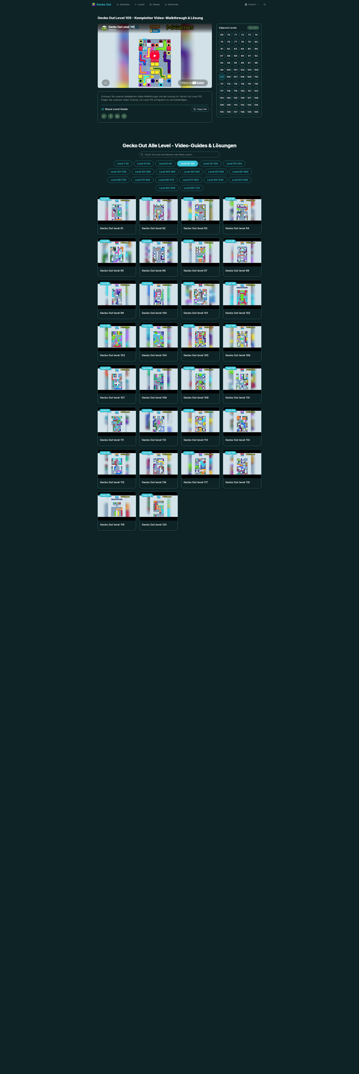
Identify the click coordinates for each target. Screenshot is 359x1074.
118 (228, 90)
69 (221, 34)
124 (229, 97)
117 (222, 90)
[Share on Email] (124, 116)
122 (256, 90)
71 (235, 34)
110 (256, 76)
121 (249, 90)
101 (235, 69)
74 (256, 34)
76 (228, 41)
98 (256, 62)
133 (249, 104)
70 (228, 34)
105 (222, 76)
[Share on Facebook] (110, 116)
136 (229, 111)
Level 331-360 (143, 171)
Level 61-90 (165, 163)
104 (256, 69)
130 (229, 104)
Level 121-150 (210, 163)
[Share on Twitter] (104, 116)
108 (242, 76)
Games (156, 4)
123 (222, 97)
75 (221, 41)
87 (221, 55)
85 (249, 48)
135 (222, 111)
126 (242, 97)
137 (235, 111)
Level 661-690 (167, 188)
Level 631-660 (240, 179)
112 (228, 83)
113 (235, 83)
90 (242, 55)
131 (235, 104)
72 (242, 34)
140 (256, 111)
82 (228, 48)
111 (221, 83)
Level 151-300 (234, 163)
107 (236, 76)
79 (249, 41)
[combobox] (252, 4)
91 (249, 55)
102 (242, 69)
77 (235, 41)
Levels (141, 4)
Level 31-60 (143, 163)
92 (256, 55)
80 (256, 41)
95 (235, 62)
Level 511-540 (142, 179)
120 (242, 90)
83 (235, 48)
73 (249, 34)
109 (249, 76)
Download (173, 4)
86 (256, 48)
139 (249, 111)
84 (242, 48)
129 (222, 104)
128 (256, 97)
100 (229, 69)
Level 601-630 (215, 179)
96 (242, 62)
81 (222, 48)
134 (256, 104)
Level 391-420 (192, 171)
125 (235, 97)
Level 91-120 (188, 163)
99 (221, 69)
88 (228, 55)
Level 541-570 (166, 179)
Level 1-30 (123, 163)
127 (249, 97)
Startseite (125, 4)
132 (242, 104)
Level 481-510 (118, 179)
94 (228, 62)
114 (242, 83)
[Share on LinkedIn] (117, 116)
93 (221, 62)
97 (249, 62)
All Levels (253, 28)
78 (242, 41)
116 (256, 83)
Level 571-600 (191, 179)
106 (229, 76)
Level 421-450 (216, 171)
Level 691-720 (192, 188)
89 (235, 55)
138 (242, 111)
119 (235, 90)
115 (249, 83)
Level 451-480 (240, 171)
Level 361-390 (167, 171)
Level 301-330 (118, 171)
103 (249, 69)
